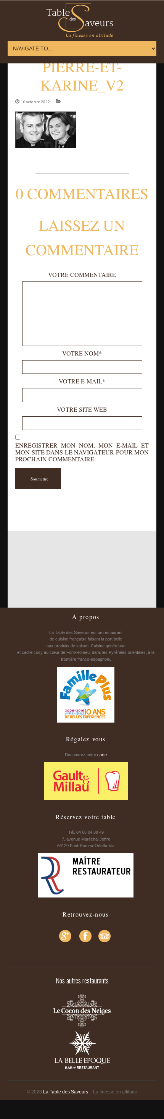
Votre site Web (82, 409)
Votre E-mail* (82, 381)
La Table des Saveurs (65, 1092)
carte (102, 754)
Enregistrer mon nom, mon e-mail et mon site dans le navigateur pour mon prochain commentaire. (82, 452)
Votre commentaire (82, 274)
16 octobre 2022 (35, 102)
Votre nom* (82, 353)
